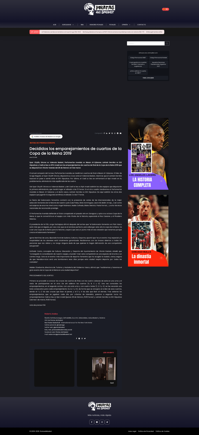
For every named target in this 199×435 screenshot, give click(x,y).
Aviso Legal (132, 431)
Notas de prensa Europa (42, 142)
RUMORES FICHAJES (96, 25)
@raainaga (61, 325)
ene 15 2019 (33, 157)
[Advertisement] (144, 97)
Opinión (125, 25)
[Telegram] (117, 133)
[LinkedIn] (106, 133)
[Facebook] (104, 133)
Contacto (141, 25)
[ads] (148, 154)
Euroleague (67, 25)
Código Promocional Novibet (158, 58)
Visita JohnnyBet (148, 78)
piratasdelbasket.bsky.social (62, 330)
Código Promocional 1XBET (138, 58)
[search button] (167, 43)
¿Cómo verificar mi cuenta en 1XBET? (138, 72)
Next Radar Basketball (52, 323)
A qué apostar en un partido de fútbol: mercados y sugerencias (138, 64)
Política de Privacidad (146, 431)
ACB (54, 25)
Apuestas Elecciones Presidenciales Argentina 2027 (158, 64)
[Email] (120, 133)
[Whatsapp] (114, 133)
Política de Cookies (162, 431)
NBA (82, 25)
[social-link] (91, 422)
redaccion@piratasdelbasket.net (60, 334)
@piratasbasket (59, 327)
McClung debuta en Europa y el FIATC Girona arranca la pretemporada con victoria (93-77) (96, 32)
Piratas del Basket (62, 332)
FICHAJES (112, 25)
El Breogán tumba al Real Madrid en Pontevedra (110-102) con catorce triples (154, 32)
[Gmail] (112, 133)
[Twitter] (109, 133)
